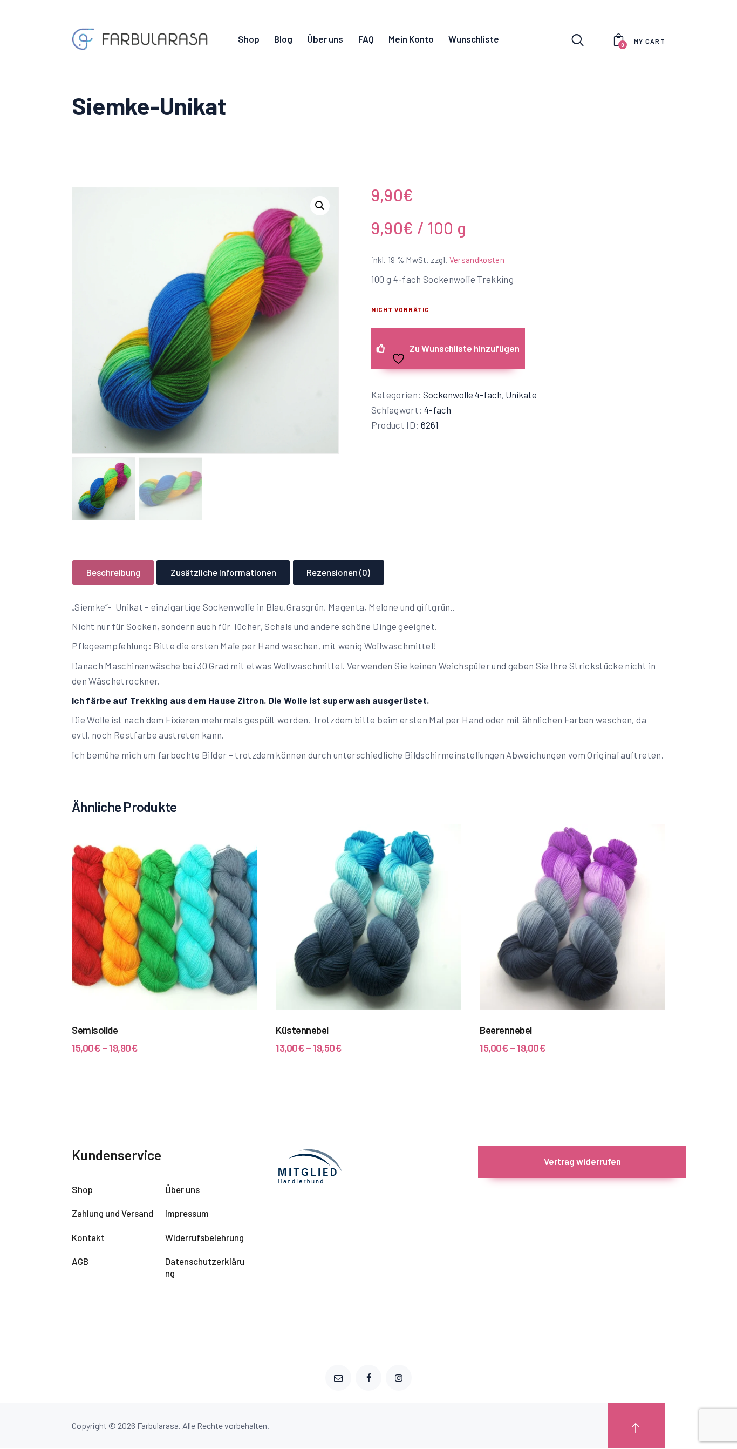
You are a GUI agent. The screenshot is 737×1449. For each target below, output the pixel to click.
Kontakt (88, 1237)
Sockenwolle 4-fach (462, 394)
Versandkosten (477, 260)
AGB (80, 1261)
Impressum (187, 1213)
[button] (320, 205)
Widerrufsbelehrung (204, 1237)
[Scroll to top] (636, 1425)
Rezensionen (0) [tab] (338, 572)
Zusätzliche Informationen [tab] (223, 572)
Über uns (182, 1189)
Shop (82, 1189)
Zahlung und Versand (112, 1213)
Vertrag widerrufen (582, 1161)
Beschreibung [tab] (113, 572)
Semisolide (95, 1030)
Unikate (521, 394)
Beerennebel (506, 1030)
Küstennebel (302, 1030)
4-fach (437, 409)
